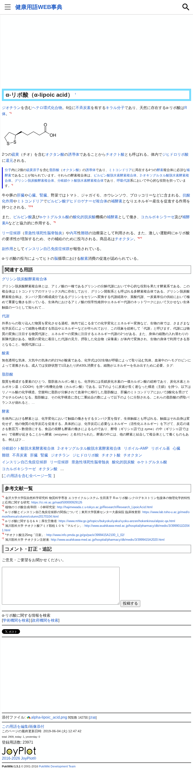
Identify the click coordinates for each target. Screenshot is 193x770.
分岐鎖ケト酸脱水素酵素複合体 (80, 180)
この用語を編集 (15, 726)
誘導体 (73, 154)
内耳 (73, 233)
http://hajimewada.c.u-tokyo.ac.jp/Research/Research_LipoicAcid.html (105, 507)
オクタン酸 (54, 154)
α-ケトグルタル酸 (54, 217)
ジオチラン (11, 108)
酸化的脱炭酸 (84, 217)
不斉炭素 (83, 108)
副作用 (7, 249)
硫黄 (15, 154)
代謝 (126, 180)
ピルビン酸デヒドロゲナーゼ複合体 (77, 201)
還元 (9, 161)
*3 (29, 206)
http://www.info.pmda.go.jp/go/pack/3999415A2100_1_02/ (85, 535)
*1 (10, 112)
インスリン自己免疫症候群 (47, 249)
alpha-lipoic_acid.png (49, 717)
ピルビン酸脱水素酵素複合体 (115, 175)
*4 (32, 206)
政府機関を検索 (45, 620)
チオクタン (124, 239)
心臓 (32, 195)
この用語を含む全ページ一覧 (27, 476)
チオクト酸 (115, 154)
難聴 (84, 233)
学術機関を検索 (16, 620)
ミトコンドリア (120, 170)
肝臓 (20, 195)
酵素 (160, 170)
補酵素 (116, 201)
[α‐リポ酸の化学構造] (30, 134)
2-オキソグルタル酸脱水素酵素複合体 (89, 448)
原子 (36, 170)
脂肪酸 (54, 170)
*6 (138, 238)
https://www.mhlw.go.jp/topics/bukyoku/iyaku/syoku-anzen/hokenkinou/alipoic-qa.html (117, 521)
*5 (54, 222)
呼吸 (120, 180)
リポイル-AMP (136, 448)
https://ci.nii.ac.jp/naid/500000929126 (56, 502)
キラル (111, 108)
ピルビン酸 (22, 217)
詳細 (93, 717)
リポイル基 (160, 448)
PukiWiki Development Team (57, 766)
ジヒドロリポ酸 (175, 154)
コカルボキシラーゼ (158, 217)
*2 (12, 185)
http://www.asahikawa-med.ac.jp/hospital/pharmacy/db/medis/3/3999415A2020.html (108, 539)
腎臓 (43, 195)
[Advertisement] (96, 52)
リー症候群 (11, 233)
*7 (141, 238)
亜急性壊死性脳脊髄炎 (43, 233)
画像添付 (36, 726)
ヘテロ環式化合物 (47, 108)
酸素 (84, 258)
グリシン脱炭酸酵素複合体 (34, 180)
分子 (121, 108)
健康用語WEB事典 (38, 7)
